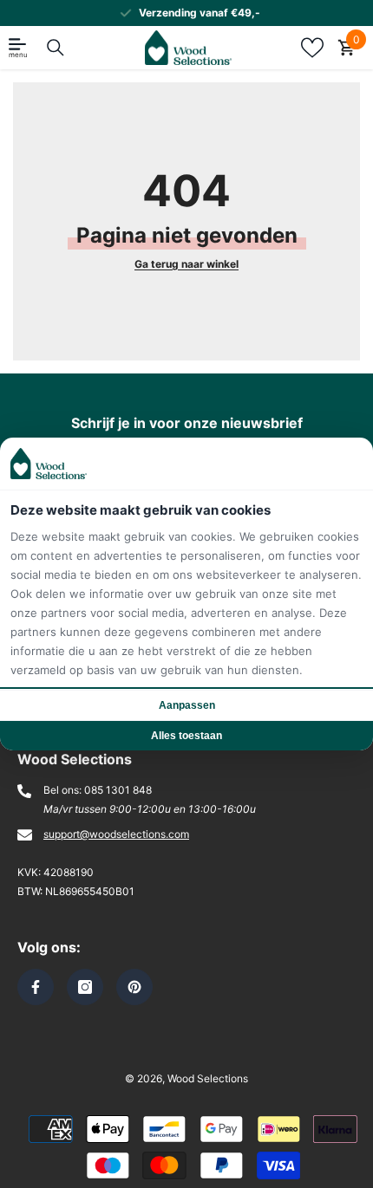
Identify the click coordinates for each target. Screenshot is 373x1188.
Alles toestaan (186, 736)
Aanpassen (187, 705)
